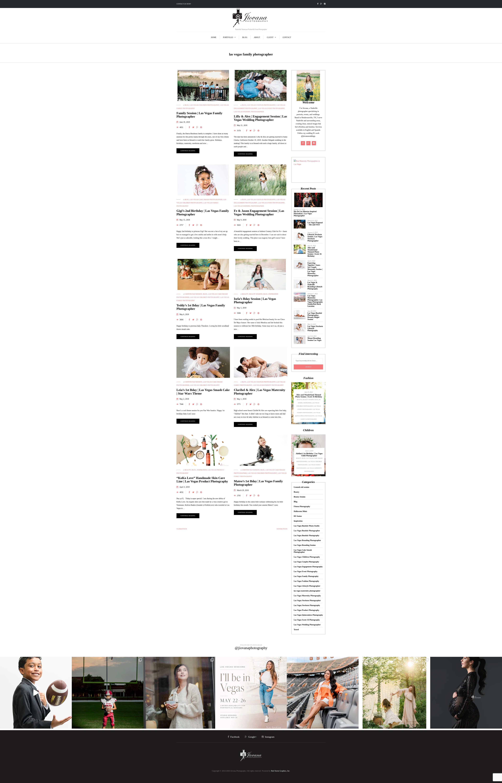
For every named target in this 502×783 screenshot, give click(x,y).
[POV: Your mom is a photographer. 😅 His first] (36, 693)
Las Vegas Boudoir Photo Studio (306, 526)
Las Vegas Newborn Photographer (307, 601)
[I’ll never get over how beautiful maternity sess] (466, 693)
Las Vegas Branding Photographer (307, 540)
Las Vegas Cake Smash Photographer (206, 199)
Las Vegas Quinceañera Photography (308, 615)
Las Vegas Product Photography (306, 610)
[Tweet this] (193, 127)
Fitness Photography (302, 506)
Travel (296, 630)
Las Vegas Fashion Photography (306, 581)
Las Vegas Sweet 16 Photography (307, 620)
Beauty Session (256, 294)
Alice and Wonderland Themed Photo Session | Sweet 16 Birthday (314, 252)
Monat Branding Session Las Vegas (314, 339)
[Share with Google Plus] (197, 127)
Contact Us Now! (183, 4)
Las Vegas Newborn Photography (307, 605)
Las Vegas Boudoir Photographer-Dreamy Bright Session (314, 316)
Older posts (181, 529)
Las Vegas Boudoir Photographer (307, 531)
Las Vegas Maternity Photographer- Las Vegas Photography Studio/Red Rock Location (315, 301)
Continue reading (188, 150)
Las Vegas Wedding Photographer (249, 112)
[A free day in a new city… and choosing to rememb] (179, 693)
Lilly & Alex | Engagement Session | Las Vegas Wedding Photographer (260, 118)
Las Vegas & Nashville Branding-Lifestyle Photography (314, 286)
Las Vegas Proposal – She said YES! (315, 224)
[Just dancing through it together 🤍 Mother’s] (394, 693)
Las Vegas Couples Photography (261, 105)
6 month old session (193, 294)
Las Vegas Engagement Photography (308, 567)
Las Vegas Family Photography (306, 576)
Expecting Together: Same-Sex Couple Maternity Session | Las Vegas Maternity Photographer (315, 269)
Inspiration (273, 294)
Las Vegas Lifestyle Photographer (307, 586)
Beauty (245, 294)
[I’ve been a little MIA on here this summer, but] (108, 693)
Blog (244, 37)
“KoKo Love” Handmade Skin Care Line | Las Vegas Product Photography (202, 479)
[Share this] (189, 127)
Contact (287, 37)
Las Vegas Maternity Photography (268, 385)
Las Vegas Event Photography (271, 108)
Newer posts (282, 529)
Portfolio (228, 37)
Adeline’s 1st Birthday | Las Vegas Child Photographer (308, 454)
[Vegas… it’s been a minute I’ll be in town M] (251, 693)
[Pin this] (201, 127)
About (257, 37)
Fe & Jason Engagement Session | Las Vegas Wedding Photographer (259, 212)
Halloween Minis (300, 511)
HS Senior (298, 516)
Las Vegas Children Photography (204, 105)
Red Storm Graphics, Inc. (280, 771)
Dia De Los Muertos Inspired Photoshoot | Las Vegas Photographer (305, 214)
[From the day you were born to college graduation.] (323, 693)
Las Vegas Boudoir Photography (306, 536)
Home (213, 37)
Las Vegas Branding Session (305, 545)
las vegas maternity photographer (307, 591)
